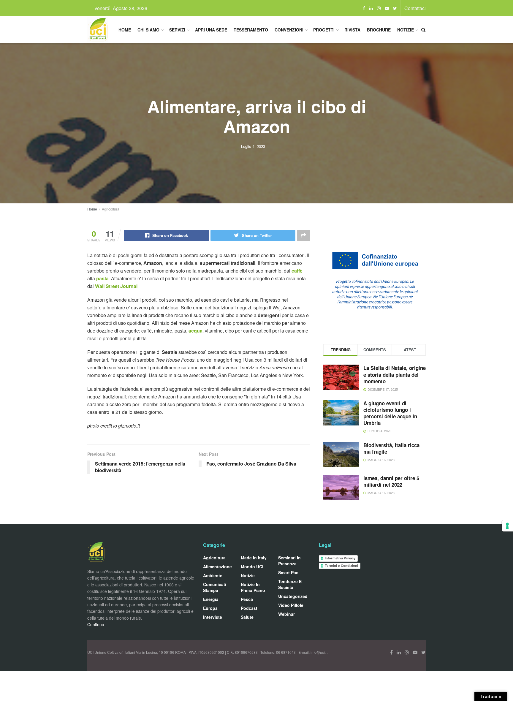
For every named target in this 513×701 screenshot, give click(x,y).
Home (124, 30)
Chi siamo (148, 30)
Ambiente (212, 575)
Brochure (379, 30)
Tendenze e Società (290, 584)
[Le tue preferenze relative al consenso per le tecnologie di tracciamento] (507, 525)
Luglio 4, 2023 (253, 146)
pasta (102, 278)
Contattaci (415, 8)
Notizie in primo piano (253, 587)
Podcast (249, 608)
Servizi (177, 30)
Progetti (324, 30)
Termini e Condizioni (341, 566)
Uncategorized (293, 596)
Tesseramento (251, 30)
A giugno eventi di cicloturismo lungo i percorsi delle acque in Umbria (390, 413)
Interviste (212, 617)
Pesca (247, 599)
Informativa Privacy (340, 558)
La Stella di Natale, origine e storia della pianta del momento (394, 374)
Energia (210, 599)
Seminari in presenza (289, 561)
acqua (195, 330)
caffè (297, 270)
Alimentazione (217, 566)
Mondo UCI (252, 566)
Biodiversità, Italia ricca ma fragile (391, 448)
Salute (247, 617)
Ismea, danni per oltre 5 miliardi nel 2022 (391, 481)
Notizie (405, 30)
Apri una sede (211, 30)
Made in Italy (254, 558)
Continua (95, 624)
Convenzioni (289, 30)
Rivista (352, 30)
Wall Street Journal (116, 286)
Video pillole (290, 605)
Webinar (286, 614)
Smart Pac (288, 572)
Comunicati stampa (214, 587)
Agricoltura (110, 208)
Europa (210, 608)
